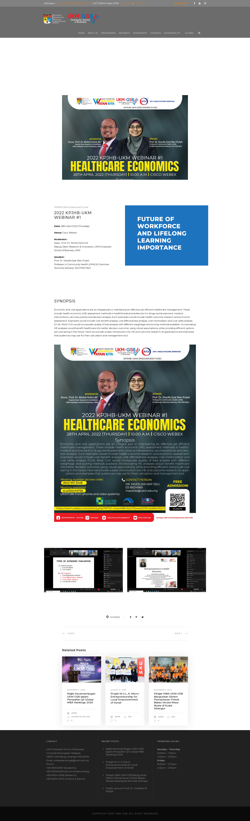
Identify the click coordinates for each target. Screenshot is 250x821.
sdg (88, 717)
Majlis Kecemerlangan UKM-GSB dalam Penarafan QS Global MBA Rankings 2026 (81, 698)
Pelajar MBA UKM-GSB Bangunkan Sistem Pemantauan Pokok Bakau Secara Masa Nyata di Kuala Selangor (168, 701)
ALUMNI (189, 33)
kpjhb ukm (79, 72)
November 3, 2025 (76, 690)
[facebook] (194, 3)
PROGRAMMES (108, 33)
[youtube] (200, 3)
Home (81, 33)
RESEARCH (124, 33)
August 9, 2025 (119, 690)
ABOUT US (93, 33)
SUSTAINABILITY (172, 33)
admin (63, 72)
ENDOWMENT (140, 33)
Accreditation (78, 717)
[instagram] (205, 3)
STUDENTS (155, 33)
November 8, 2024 (163, 690)
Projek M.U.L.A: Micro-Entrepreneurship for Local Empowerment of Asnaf (125, 698)
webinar (89, 72)
